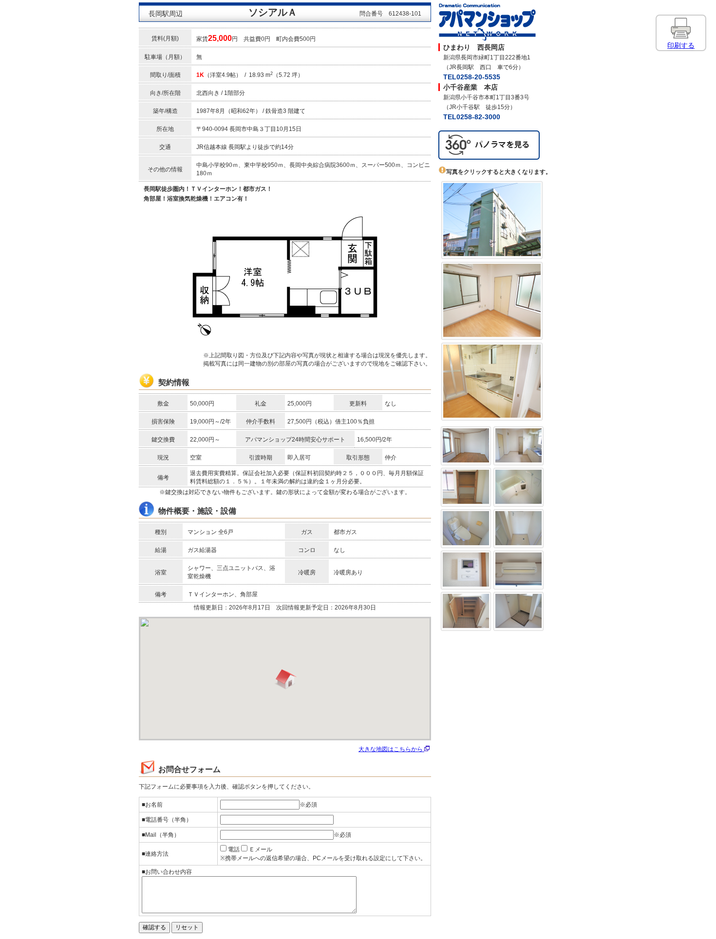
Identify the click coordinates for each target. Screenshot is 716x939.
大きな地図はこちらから (391, 749)
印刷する (681, 45)
